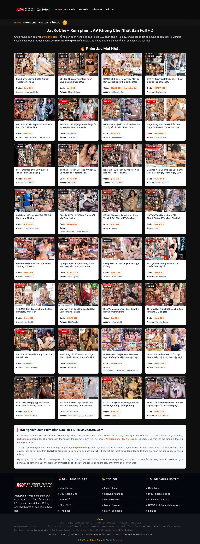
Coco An (115, 416)
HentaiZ (70, 523)
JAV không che (112, 439)
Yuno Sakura (117, 277)
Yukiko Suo (72, 137)
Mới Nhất (69, 9)
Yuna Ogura (73, 277)
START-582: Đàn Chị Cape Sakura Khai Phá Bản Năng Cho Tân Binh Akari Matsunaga (76, 405)
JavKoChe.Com (94, 540)
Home (58, 9)
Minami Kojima (74, 92)
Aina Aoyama (160, 137)
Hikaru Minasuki (31, 137)
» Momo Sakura (111, 505)
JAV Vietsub (53, 534)
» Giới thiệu (152, 488)
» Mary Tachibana (112, 510)
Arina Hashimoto (83, 231)
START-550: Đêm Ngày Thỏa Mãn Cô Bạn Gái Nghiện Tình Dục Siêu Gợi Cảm (121, 82)
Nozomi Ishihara (161, 416)
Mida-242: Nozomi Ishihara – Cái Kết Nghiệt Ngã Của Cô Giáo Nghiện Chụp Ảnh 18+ (165, 405)
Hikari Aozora (160, 92)
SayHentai (79, 523)
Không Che (29, 22)
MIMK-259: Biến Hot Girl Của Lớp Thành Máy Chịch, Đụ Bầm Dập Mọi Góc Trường (164, 357)
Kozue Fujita (45, 137)
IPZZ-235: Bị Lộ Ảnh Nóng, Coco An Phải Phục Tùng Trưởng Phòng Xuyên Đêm (121, 405)
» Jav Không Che (67, 493)
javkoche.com (24, 439)
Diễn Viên (97, 9)
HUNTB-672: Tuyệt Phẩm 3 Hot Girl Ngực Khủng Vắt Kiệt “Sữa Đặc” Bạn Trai (120, 357)
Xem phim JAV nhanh (132, 534)
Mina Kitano (29, 183)
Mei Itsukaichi (160, 277)
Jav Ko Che (147, 534)
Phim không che (66, 534)
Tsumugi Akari (117, 183)
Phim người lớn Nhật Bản (92, 534)
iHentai (62, 523)
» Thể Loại (64, 510)
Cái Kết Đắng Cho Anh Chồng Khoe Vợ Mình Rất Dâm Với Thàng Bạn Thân (120, 218)
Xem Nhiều (83, 9)
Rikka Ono (29, 277)
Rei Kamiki (29, 322)
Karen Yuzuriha (31, 367)
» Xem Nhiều (65, 505)
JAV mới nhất (116, 534)
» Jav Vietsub (65, 488)
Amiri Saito (108, 370)
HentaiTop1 (100, 523)
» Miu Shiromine (111, 499)
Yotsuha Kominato (32, 228)
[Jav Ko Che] (32, 9)
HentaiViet (90, 523)
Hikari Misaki (117, 322)
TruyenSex (111, 523)
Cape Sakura (89, 416)
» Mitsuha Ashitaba (112, 493)
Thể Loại (109, 9)
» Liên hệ (151, 510)
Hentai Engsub (135, 523)
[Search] (65, 22)
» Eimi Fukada (110, 488)
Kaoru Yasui (72, 367)
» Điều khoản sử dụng (158, 493)
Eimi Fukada (73, 322)
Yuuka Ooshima (31, 416)
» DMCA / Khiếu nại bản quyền (163, 505)
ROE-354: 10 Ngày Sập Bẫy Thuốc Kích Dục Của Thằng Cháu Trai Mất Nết (33, 405)
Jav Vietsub (128, 439)
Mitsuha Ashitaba (31, 92)
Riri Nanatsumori (161, 183)
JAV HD (77, 534)
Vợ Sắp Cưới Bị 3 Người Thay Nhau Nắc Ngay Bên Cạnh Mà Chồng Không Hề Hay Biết (77, 266)
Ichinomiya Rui (117, 92)
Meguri (114, 228)
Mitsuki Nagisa (132, 370)
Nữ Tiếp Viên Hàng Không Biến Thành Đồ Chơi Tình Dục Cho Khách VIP (164, 218)
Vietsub (43, 22)
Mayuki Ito (72, 183)
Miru (157, 228)
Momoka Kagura (161, 322)
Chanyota (120, 370)
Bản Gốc (55, 22)
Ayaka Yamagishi (67, 231)
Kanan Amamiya (118, 137)
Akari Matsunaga (74, 416)
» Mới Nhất (64, 499)
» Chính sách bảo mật (158, 499)
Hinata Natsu (160, 367)
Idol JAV (106, 534)
